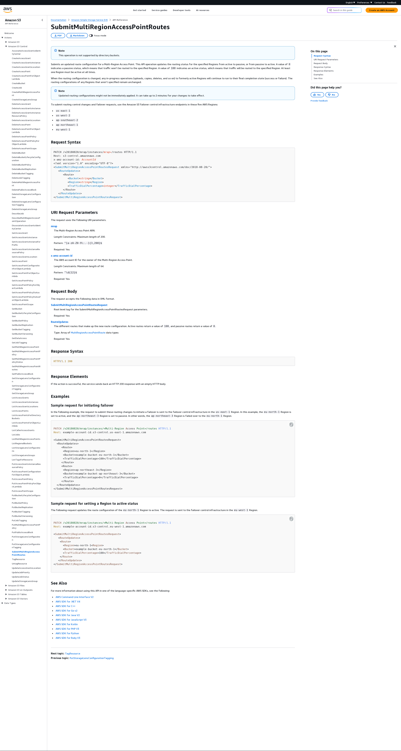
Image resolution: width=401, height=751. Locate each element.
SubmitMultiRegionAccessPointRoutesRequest (87, 167)
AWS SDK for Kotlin (67, 624)
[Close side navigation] (42, 20)
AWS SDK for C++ (65, 606)
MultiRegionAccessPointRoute (88, 332)
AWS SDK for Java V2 (68, 615)
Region (74, 182)
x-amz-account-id (61, 255)
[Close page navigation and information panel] (395, 46)
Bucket (74, 178)
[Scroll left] (131, 10)
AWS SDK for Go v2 (66, 610)
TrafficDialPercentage (85, 185)
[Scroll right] (212, 10)
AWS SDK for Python (67, 633)
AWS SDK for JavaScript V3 (71, 619)
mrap (54, 226)
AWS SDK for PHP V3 (67, 628)
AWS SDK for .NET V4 (68, 601)
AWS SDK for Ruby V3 (68, 637)
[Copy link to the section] (48, 142)
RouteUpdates (69, 170)
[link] (120, 19)
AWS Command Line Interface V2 (75, 597)
